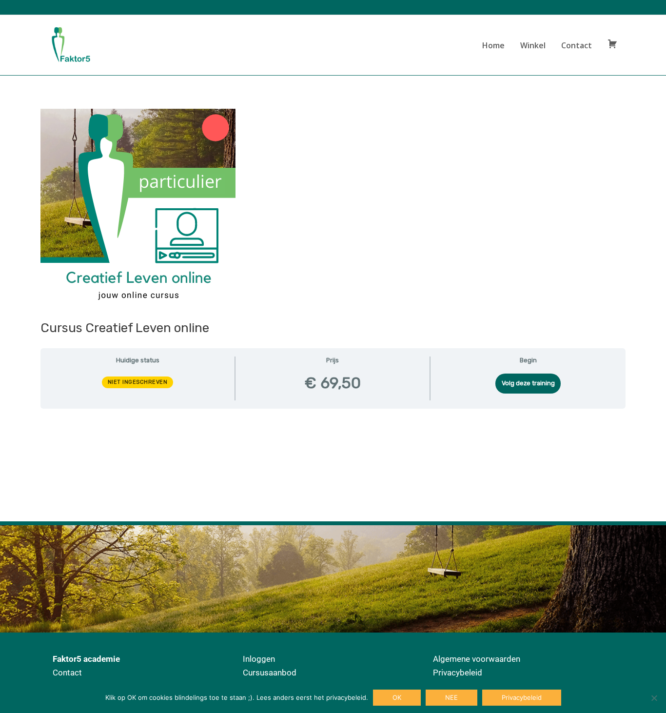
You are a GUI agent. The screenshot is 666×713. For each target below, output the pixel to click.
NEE (451, 697)
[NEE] (654, 698)
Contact (576, 45)
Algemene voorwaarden (476, 659)
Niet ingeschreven (138, 382)
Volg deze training (528, 383)
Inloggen (259, 659)
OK (396, 697)
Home (493, 45)
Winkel (533, 45)
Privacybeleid (457, 672)
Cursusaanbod (269, 672)
